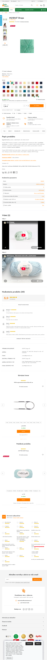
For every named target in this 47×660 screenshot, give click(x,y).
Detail (23, 431)
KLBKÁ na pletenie (40, 184)
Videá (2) (10, 131)
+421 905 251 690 (24, 602)
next (44, 405)
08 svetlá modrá (20, 490)
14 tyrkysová (35, 490)
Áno (43, 205)
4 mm (43, 196)
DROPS (18, 110)
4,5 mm (17, 422)
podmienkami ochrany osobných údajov (22, 582)
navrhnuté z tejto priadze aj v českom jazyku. (15, 154)
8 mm (31, 422)
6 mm (25, 422)
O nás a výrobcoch (5, 1)
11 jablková (26, 490)
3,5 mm (10, 422)
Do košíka (36, 105)
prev (2, 405)
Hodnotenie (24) (17, 131)
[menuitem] (5, 10)
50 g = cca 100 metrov (39, 193)
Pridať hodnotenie (23, 304)
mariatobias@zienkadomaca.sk (25, 600)
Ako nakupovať (13, 1)
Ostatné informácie (26, 131)
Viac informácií (5, 76)
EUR (34, 1)
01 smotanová (9, 490)
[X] (26, 609)
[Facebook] (24, 609)
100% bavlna (41, 190)
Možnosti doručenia (41, 99)
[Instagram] (29, 609)
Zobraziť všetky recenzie (23, 338)
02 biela (14, 490)
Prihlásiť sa (37, 579)
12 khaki (30, 490)
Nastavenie (9, 658)
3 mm (7, 422)
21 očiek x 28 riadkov (39, 199)
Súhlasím (38, 643)
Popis (4, 131)
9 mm (34, 422)
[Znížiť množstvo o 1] (24, 106)
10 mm (37, 422)
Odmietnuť (29, 643)
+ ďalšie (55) (5, 45)
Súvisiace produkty (36, 131)
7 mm (28, 422)
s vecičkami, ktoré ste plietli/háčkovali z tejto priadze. (19, 160)
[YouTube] (32, 609)
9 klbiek (42, 202)
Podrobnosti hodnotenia (24, 21)
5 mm (21, 422)
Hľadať (31, 5)
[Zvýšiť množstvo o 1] (28, 106)
